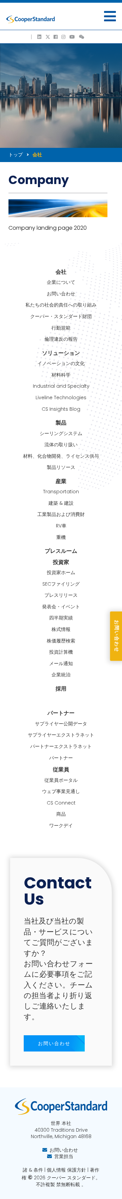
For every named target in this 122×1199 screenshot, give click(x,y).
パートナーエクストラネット (61, 746)
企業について (61, 282)
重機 (61, 537)
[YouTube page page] (72, 37)
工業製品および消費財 (61, 514)
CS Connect (61, 803)
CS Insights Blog (61, 409)
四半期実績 (61, 618)
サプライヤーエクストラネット (61, 735)
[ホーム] (30, 19)
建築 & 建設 (61, 503)
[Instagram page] (63, 37)
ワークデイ (61, 825)
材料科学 (61, 375)
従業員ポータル (61, 780)
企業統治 (61, 675)
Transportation (61, 492)
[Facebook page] (56, 37)
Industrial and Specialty (61, 386)
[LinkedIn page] (39, 37)
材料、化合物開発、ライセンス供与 (61, 456)
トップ (15, 154)
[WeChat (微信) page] (82, 37)
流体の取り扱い (61, 445)
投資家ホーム (61, 572)
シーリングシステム (61, 433)
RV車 (61, 526)
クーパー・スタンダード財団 (61, 316)
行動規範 (61, 328)
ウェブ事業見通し (61, 791)
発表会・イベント (61, 607)
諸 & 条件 (33, 1170)
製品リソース (61, 467)
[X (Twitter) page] (47, 37)
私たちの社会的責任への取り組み (61, 305)
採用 (61, 689)
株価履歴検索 (61, 641)
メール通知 (61, 663)
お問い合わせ (61, 294)
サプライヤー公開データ (61, 724)
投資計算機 (61, 652)
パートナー (61, 758)
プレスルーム (61, 551)
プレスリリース (61, 595)
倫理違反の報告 (61, 339)
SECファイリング (61, 584)
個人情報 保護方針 (66, 1170)
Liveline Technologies (61, 397)
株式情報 (61, 629)
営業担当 (63, 1156)
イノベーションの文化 (61, 363)
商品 (61, 814)
